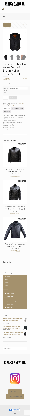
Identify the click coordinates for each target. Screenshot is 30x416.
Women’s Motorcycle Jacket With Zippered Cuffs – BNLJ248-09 (15, 246)
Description (7, 108)
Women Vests (21, 103)
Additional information (17, 108)
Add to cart (12, 97)
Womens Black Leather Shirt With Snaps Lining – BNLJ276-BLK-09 (15, 209)
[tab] (7, 108)
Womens (5, 105)
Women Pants (10, 299)
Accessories (8, 276)
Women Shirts (10, 304)
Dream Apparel (12, 105)
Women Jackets (10, 296)
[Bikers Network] (15, 3)
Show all (25, 25)
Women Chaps (10, 293)
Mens (6, 285)
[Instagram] (15, 413)
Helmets (7, 282)
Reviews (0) (7, 111)
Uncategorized (8, 288)
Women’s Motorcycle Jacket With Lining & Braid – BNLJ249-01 (15, 171)
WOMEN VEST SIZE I (5, 90)
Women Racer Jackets (12, 301)
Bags (6, 279)
